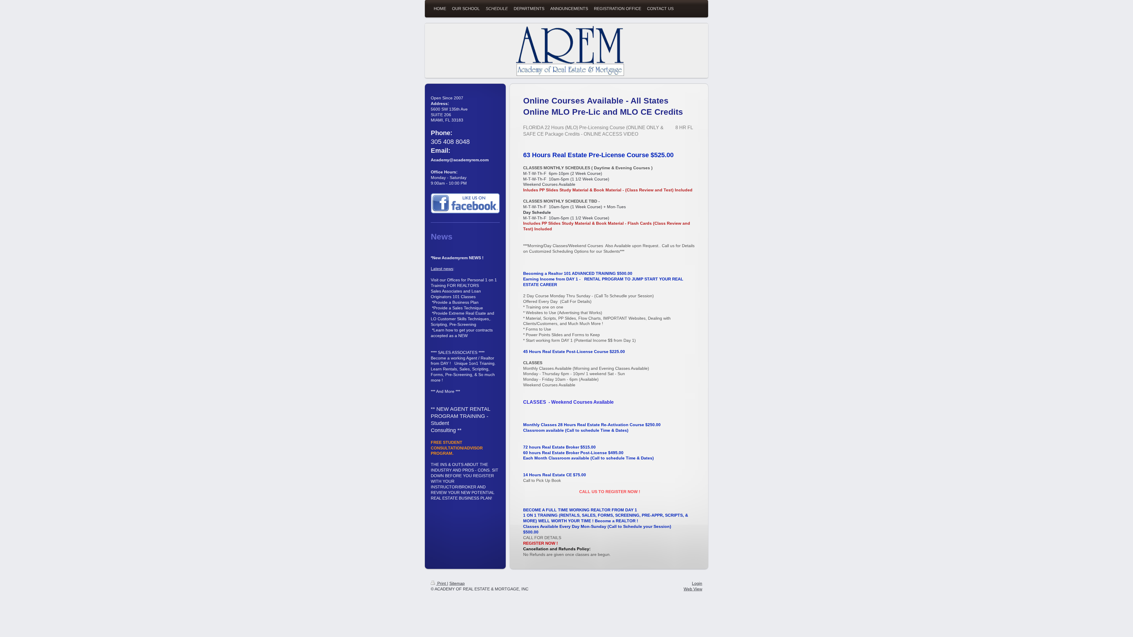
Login (697, 583)
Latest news (442, 268)
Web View (693, 589)
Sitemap (457, 583)
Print (441, 583)
